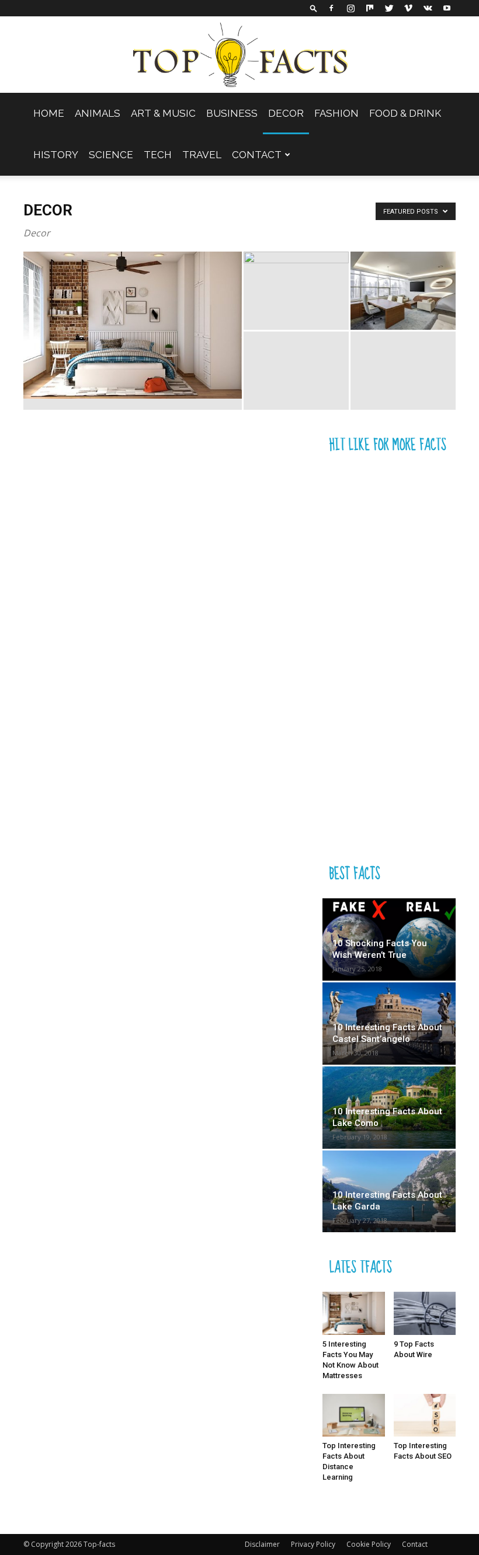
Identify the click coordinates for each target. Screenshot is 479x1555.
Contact (257, 155)
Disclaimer (262, 1544)
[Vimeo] (408, 8)
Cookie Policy (368, 1544)
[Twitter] (389, 8)
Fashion (336, 113)
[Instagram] (350, 8)
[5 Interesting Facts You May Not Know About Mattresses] (132, 325)
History (55, 155)
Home (48, 113)
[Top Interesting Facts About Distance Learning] (353, 1415)
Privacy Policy (313, 1544)
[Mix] (370, 8)
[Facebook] (331, 8)
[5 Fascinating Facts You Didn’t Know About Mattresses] (296, 291)
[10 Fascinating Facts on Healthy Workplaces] (403, 291)
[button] (313, 8)
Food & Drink (405, 113)
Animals (97, 113)
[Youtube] (447, 8)
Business (232, 113)
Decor (286, 113)
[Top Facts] (239, 55)
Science (111, 155)
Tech (158, 155)
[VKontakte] (427, 8)
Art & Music (163, 113)
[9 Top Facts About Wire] (425, 1313)
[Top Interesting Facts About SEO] (425, 1415)
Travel (201, 155)
